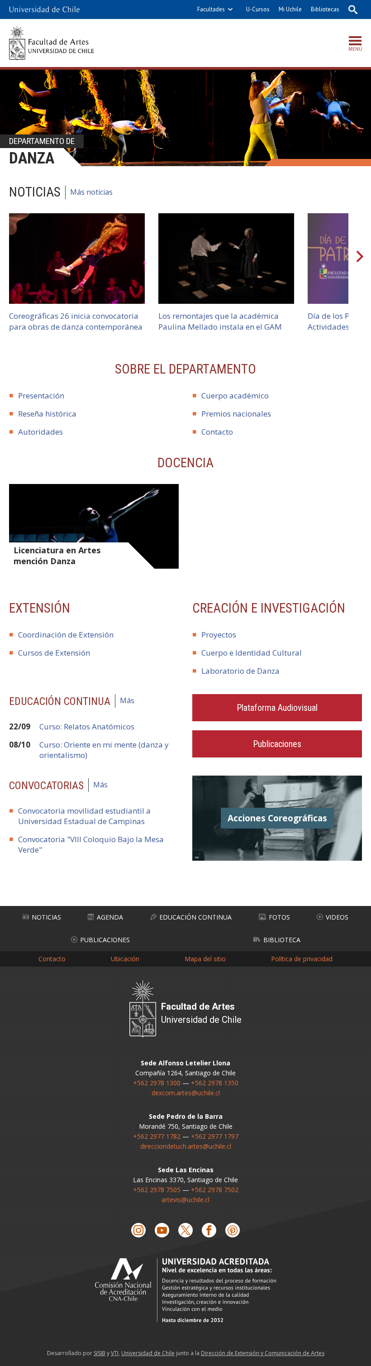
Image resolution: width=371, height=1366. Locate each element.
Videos (337, 917)
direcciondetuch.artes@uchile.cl (185, 1146)
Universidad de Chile (148, 1353)
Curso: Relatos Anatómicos (86, 726)
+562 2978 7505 (157, 1189)
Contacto (217, 432)
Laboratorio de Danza (240, 671)
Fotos (279, 917)
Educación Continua (195, 917)
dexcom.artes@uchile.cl (186, 1092)
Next (359, 258)
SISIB (99, 1353)
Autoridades (40, 432)
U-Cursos (258, 9)
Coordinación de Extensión (66, 634)
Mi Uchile (290, 9)
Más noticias (91, 192)
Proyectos (218, 634)
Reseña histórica (47, 413)
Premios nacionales (236, 413)
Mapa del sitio (205, 958)
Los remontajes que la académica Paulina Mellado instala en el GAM (220, 321)
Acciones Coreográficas (277, 818)
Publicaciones (277, 743)
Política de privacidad (302, 958)
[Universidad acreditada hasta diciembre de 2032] (185, 1290)
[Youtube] (162, 1230)
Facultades (211, 9)
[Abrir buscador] (353, 9)
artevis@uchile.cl (185, 1199)
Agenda (110, 917)
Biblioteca (281, 939)
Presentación (41, 395)
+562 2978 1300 (157, 1082)
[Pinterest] (232, 1230)
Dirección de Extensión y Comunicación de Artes (262, 1353)
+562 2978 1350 (214, 1082)
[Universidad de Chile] (44, 9)
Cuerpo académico (235, 395)
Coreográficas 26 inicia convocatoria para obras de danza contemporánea (76, 321)
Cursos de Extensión (54, 652)
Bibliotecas (325, 9)
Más (127, 700)
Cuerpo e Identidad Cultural (251, 652)
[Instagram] (138, 1230)
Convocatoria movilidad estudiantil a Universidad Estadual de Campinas (84, 815)
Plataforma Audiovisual (277, 707)
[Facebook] (209, 1230)
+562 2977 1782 (157, 1136)
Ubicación (125, 958)
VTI (115, 1353)
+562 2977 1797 (214, 1136)
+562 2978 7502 (214, 1189)
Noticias (46, 917)
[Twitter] (185, 1230)
